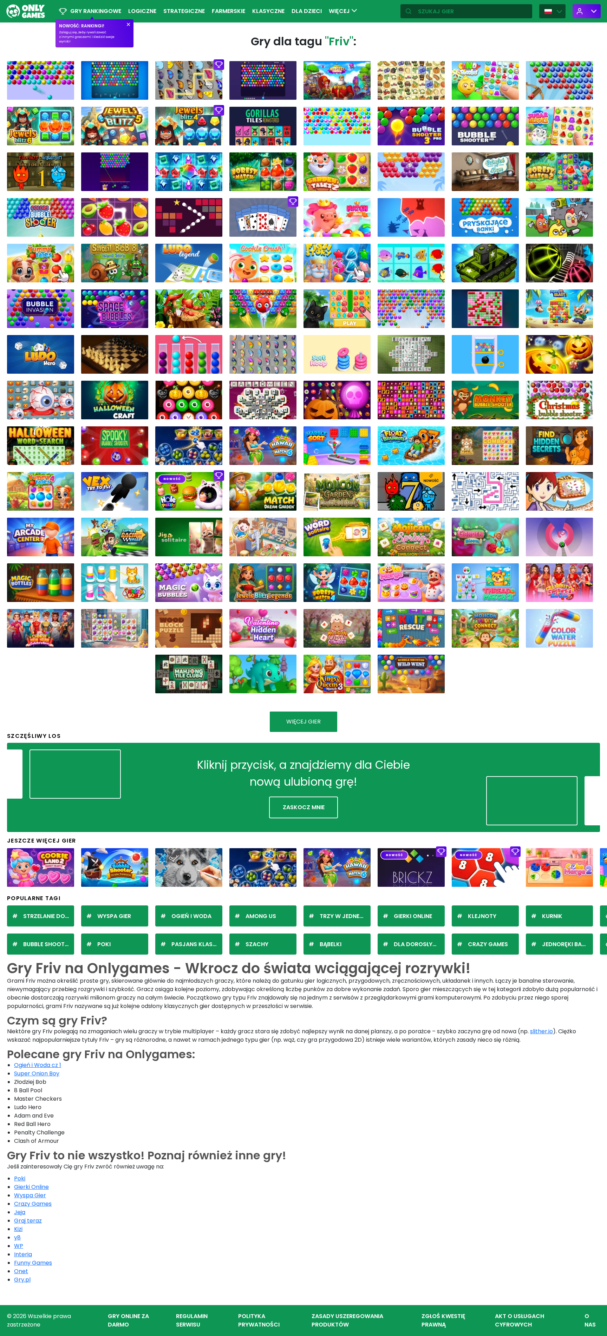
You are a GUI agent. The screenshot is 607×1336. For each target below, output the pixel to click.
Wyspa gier (114, 916)
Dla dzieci (307, 11)
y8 (17, 1237)
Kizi (18, 1229)
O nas (590, 1320)
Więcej (340, 11)
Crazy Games (488, 944)
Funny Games (33, 1263)
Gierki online (413, 916)
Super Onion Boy (36, 1073)
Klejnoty (482, 916)
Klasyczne (268, 11)
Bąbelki (330, 944)
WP (18, 1246)
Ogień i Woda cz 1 (37, 1065)
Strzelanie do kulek (48, 916)
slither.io (541, 1031)
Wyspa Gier (30, 1195)
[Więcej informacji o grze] (64, 91)
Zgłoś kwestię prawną (443, 1320)
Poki (104, 944)
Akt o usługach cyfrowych (519, 1320)
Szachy (257, 944)
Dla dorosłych (417, 944)
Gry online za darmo (128, 1320)
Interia (23, 1254)
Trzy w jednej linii (345, 916)
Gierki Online (31, 1187)
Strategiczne (184, 11)
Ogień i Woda (191, 916)
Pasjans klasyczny (196, 944)
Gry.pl (22, 1280)
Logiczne (142, 11)
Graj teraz (28, 1221)
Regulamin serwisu (192, 1320)
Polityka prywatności (259, 1320)
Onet (21, 1271)
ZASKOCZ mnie (304, 807)
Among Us (261, 916)
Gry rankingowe (95, 11)
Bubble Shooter (47, 944)
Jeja (19, 1212)
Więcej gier (303, 722)
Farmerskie (228, 11)
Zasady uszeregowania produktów (347, 1320)
